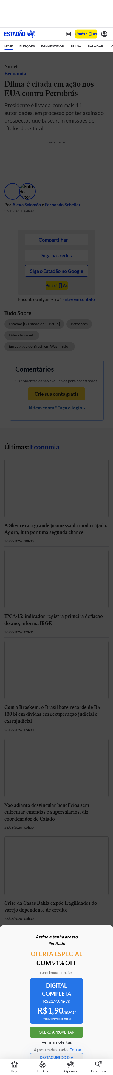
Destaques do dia (56, 1057)
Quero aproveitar (56, 1032)
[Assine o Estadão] (86, 34)
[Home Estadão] (19, 34)
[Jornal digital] (68, 34)
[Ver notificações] (104, 34)
